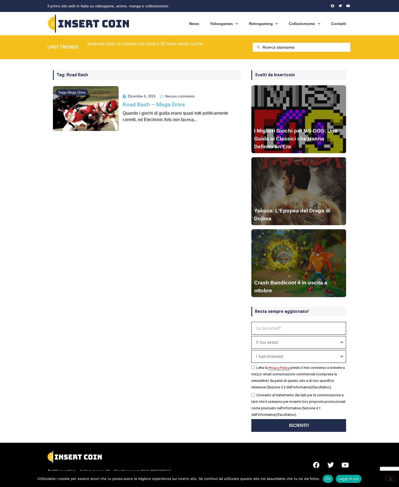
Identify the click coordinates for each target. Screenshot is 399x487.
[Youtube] (348, 6)
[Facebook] (332, 6)
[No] (390, 478)
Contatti (338, 23)
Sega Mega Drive (72, 92)
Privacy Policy (278, 368)
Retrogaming (261, 23)
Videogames (221, 23)
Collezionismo (302, 23)
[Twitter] (340, 6)
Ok (327, 478)
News (194, 23)
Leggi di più (348, 478)
